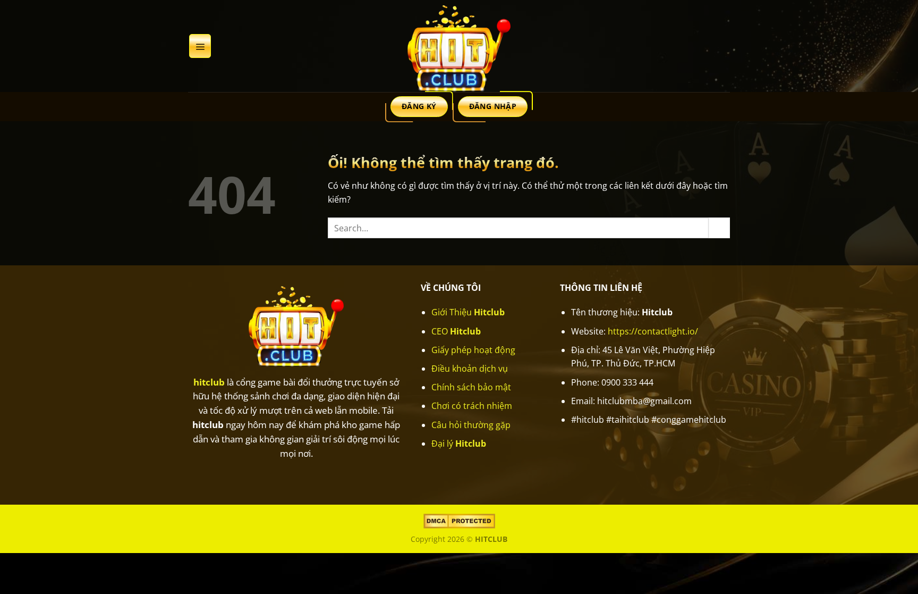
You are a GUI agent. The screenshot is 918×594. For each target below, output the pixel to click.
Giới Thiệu (468, 312)
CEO (456, 331)
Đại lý (458, 443)
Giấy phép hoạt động (473, 350)
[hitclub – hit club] (459, 46)
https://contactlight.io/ (653, 331)
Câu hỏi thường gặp (471, 425)
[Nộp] (719, 227)
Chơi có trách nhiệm (471, 406)
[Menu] (200, 45)
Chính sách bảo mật (471, 387)
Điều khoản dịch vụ (469, 368)
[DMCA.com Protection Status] (459, 520)
